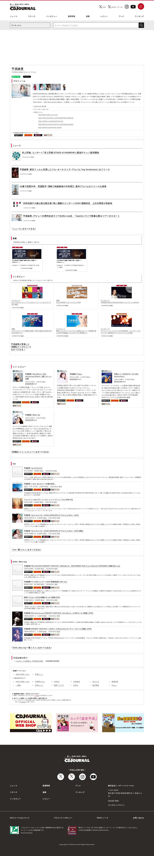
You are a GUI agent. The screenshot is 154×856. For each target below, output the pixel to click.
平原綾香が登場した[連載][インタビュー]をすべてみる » (21, 347)
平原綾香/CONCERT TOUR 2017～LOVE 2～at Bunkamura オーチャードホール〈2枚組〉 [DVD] (58, 629)
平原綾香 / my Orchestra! (33, 468)
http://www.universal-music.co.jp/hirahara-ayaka (55, 124)
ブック (121, 16)
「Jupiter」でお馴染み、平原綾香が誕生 (29, 661)
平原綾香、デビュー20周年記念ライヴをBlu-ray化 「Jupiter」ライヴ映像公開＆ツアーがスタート (71, 215)
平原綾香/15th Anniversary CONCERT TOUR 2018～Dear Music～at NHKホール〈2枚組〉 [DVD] (58, 613)
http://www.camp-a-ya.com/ (48, 115)
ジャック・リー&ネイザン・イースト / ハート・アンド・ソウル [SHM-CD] (48, 499)
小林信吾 (76, 681)
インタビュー (51, 16)
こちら (37, 695)
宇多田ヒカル (40, 681)
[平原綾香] (36, 85)
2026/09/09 (49, 471)
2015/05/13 (74, 379)
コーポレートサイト (116, 804)
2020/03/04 (50, 600)
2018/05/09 (29, 384)
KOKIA (56, 681)
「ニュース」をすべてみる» (24, 228)
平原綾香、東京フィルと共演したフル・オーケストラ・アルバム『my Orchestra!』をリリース (65, 169)
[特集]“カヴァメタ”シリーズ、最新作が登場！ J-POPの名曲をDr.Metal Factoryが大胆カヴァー (32, 331)
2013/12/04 (29, 420)
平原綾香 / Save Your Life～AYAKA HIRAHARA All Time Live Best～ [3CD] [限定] (53, 531)
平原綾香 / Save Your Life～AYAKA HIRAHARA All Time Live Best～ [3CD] (51, 515)
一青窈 (18, 685)
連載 (88, 16)
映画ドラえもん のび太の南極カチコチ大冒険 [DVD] (42, 597)
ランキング (139, 16)
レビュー (104, 16)
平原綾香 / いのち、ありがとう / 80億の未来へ (39, 484)
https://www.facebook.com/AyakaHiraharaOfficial (56, 118)
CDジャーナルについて (19, 817)
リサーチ (31, 16)
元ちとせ (96, 681)
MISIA (75, 685)
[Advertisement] (77, 48)
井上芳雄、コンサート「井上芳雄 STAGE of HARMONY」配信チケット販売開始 (60, 152)
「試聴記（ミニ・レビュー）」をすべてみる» (30, 451)
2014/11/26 (118, 381)
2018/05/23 (53, 632)
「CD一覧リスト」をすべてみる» (26, 549)
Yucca (114, 685)
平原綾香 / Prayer (76, 374)
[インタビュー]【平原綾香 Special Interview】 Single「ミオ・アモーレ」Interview (120, 301)
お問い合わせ (138, 817)
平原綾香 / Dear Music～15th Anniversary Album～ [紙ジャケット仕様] (38, 376)
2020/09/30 (50, 569)
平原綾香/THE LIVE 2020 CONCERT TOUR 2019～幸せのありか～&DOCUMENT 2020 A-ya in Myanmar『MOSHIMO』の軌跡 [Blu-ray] (72, 566)
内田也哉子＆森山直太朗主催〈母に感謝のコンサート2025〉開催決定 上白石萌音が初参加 (67, 203)
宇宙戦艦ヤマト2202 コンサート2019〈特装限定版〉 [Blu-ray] (45, 582)
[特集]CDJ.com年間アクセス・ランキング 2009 (68, 301)
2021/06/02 (53, 518)
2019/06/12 (53, 616)
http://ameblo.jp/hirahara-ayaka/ (50, 127)
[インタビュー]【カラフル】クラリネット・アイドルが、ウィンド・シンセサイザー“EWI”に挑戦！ (31, 302)
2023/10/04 (49, 502)
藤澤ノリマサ (59, 685)
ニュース (13, 16)
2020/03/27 (50, 584)
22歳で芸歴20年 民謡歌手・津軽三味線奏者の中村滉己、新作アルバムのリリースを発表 (63, 186)
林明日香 (115, 681)
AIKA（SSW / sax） (23, 674)
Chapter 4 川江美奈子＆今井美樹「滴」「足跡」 (26, 265)
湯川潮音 (96, 685)
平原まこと (39, 674)
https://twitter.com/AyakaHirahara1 (50, 121)
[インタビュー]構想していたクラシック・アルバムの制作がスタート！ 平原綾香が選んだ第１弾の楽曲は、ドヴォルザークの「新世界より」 (76, 331)
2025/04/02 (54, 487)
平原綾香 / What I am (32, 415)
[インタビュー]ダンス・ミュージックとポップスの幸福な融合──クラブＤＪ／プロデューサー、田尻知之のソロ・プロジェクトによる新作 (121, 331)
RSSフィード (102, 817)
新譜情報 (71, 16)
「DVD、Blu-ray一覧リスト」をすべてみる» (32, 647)
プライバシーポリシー (63, 817)
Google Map (113, 800)
